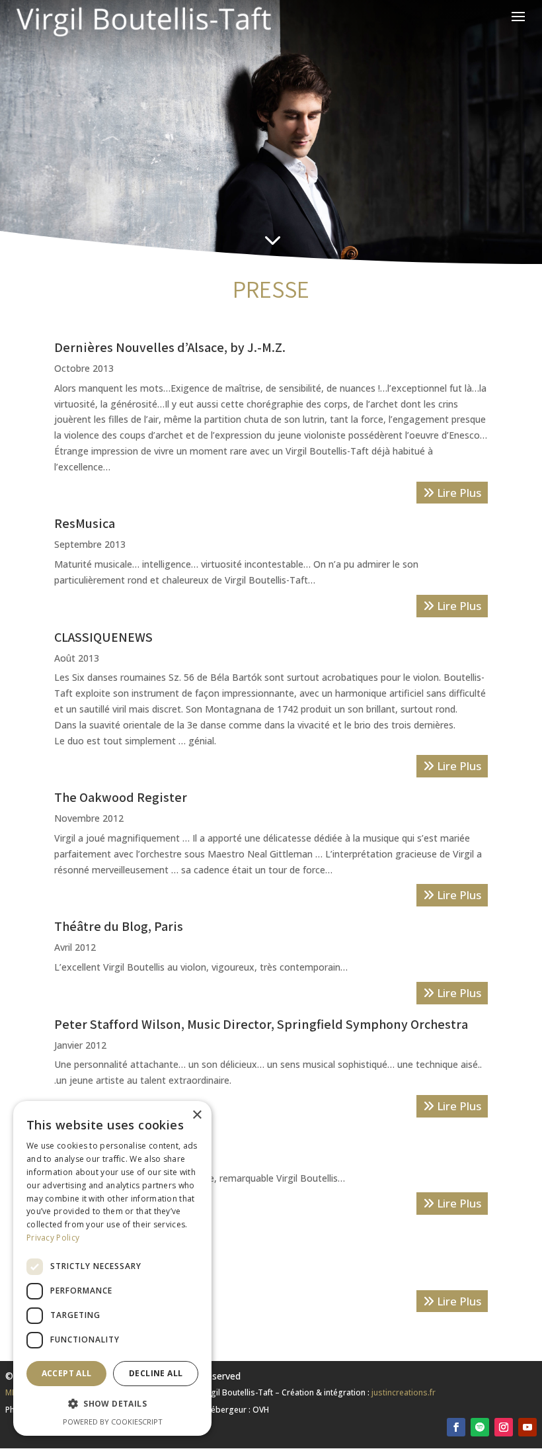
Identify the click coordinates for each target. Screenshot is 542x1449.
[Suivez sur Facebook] (456, 1427)
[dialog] (112, 1268)
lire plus (457, 492)
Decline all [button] (155, 1373)
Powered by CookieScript (113, 1422)
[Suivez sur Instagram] (503, 1427)
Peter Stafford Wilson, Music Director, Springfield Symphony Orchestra (261, 1024)
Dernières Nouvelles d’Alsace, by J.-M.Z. (170, 347)
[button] (112, 1404)
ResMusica (84, 523)
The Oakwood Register (120, 797)
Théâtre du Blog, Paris (118, 926)
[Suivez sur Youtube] (527, 1427)
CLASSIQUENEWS (103, 637)
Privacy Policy (52, 1237)
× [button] (197, 1115)
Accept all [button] (67, 1373)
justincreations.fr (403, 1392)
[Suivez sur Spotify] (480, 1427)
